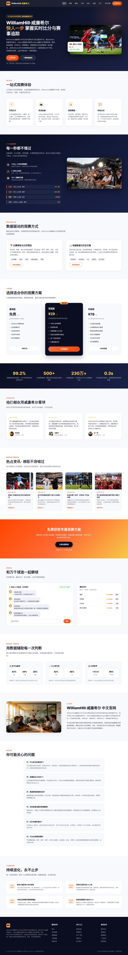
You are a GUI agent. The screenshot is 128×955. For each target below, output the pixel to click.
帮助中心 (79, 938)
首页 (64, 3)
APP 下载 (79, 935)
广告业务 (103, 938)
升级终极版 (103, 348)
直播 (70, 3)
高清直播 (54, 932)
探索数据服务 (76, 264)
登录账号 (79, 932)
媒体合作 (103, 929)
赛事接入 (103, 932)
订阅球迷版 (64, 349)
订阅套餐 (54, 938)
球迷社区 (54, 941)
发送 (67, 621)
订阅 (82, 3)
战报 (94, 3)
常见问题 (107, 3)
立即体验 (117, 3)
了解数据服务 (27, 58)
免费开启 (24, 348)
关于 (100, 3)
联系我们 (103, 941)
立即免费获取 (64, 544)
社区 (88, 3)
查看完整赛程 (17, 264)
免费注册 (79, 929)
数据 (76, 3)
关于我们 (79, 941)
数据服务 (103, 935)
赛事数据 (54, 935)
